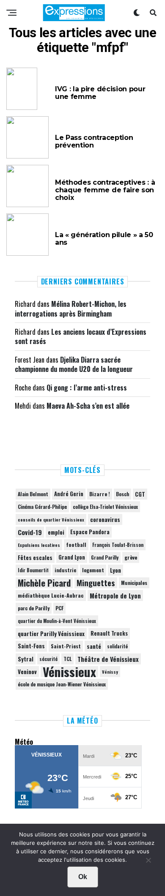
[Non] (148, 862)
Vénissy (110, 671)
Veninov (27, 671)
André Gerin (68, 494)
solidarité (117, 646)
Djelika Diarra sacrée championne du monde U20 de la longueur (74, 364)
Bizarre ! (99, 494)
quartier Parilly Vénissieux (51, 633)
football (76, 545)
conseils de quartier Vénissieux (51, 519)
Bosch (122, 493)
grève (130, 557)
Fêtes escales (35, 557)
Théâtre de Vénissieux (108, 659)
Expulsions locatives (39, 544)
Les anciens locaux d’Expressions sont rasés (80, 336)
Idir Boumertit (33, 570)
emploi (56, 532)
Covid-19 (30, 532)
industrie (65, 570)
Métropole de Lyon (115, 595)
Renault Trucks (109, 633)
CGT (140, 494)
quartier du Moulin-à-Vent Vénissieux (57, 620)
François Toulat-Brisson (117, 544)
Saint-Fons (31, 646)
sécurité (48, 659)
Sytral (25, 659)
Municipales (134, 582)
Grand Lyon (71, 557)
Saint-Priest (66, 646)
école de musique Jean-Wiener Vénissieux (62, 684)
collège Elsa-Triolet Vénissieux (105, 506)
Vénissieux (69, 671)
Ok (82, 876)
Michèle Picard (44, 582)
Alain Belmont (33, 493)
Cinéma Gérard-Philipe (42, 506)
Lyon (115, 570)
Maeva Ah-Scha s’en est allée (88, 406)
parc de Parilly (34, 608)
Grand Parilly (104, 557)
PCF (59, 608)
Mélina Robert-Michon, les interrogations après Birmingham (70, 308)
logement (93, 570)
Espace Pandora (90, 532)
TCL (67, 658)
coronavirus (105, 519)
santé (94, 646)
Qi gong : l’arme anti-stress (87, 387)
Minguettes (96, 582)
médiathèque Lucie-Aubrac (51, 595)
